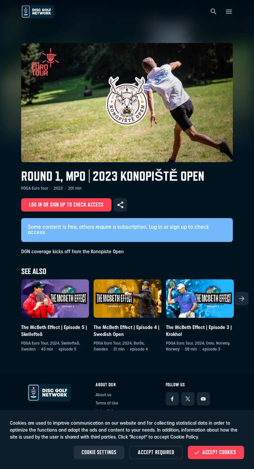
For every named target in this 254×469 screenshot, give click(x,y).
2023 (58, 189)
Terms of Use (107, 403)
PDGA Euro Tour (34, 189)
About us (103, 395)
